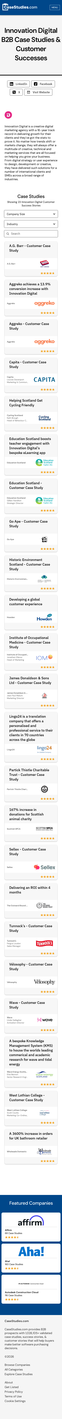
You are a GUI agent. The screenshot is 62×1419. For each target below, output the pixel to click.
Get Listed (12, 1387)
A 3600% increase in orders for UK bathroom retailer (31, 1135)
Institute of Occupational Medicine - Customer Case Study (29, 642)
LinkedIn (21, 84)
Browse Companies (17, 1365)
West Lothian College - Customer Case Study (27, 1097)
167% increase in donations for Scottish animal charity (26, 814)
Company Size (16, 214)
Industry (12, 224)
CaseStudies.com (17, 1321)
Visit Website (41, 92)
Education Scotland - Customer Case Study (26, 485)
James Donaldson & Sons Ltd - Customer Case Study (30, 680)
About (9, 1382)
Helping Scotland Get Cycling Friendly (26, 402)
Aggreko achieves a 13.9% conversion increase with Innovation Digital (30, 289)
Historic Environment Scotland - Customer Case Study (29, 564)
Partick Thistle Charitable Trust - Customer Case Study (29, 775)
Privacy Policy (14, 1392)
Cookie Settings (15, 1401)
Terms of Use (13, 1396)
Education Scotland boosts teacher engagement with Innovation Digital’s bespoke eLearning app (30, 445)
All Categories (14, 1369)
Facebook (46, 84)
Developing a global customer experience (25, 601)
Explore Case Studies (19, 1374)
